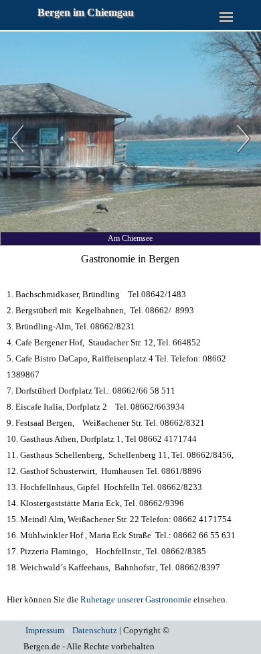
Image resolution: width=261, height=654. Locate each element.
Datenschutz (94, 630)
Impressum (44, 630)
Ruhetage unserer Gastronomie (135, 599)
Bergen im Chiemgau (85, 12)
